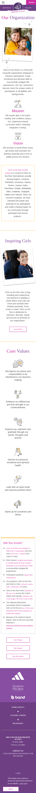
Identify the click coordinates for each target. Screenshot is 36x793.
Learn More (18, 329)
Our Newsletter (18, 656)
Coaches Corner (18, 715)
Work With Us (18, 707)
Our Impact (18, 648)
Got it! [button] (11, 789)
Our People (18, 640)
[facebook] (18, 767)
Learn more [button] (23, 783)
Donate (31, 2)
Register (28, 8)
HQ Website (18, 723)
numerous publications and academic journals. (19, 626)
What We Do (7, 8)
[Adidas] (18, 676)
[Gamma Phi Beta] (18, 688)
